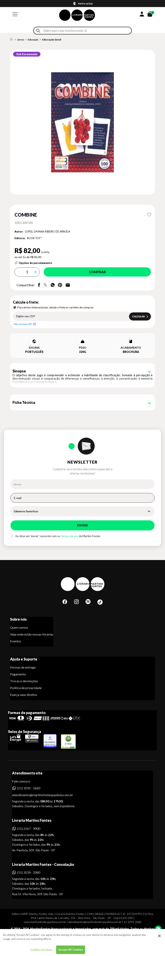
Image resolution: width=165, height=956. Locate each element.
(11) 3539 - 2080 (28, 872)
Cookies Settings (41, 949)
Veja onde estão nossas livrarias (31, 634)
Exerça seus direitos (23, 695)
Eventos (15, 641)
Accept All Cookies (70, 949)
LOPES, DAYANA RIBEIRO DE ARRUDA (47, 231)
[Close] (159, 936)
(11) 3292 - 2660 (28, 788)
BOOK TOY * (34, 238)
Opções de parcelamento (35, 263)
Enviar (82, 525)
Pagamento (18, 674)
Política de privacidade (26, 688)
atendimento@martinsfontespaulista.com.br (39, 795)
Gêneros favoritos (26, 511)
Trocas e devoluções (24, 681)
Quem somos (19, 627)
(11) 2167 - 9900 (28, 828)
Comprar (97, 272)
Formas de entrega (23, 667)
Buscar (38, 31)
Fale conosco (21, 781)
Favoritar (149, 215)
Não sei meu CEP (23, 324)
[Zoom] (82, 122)
